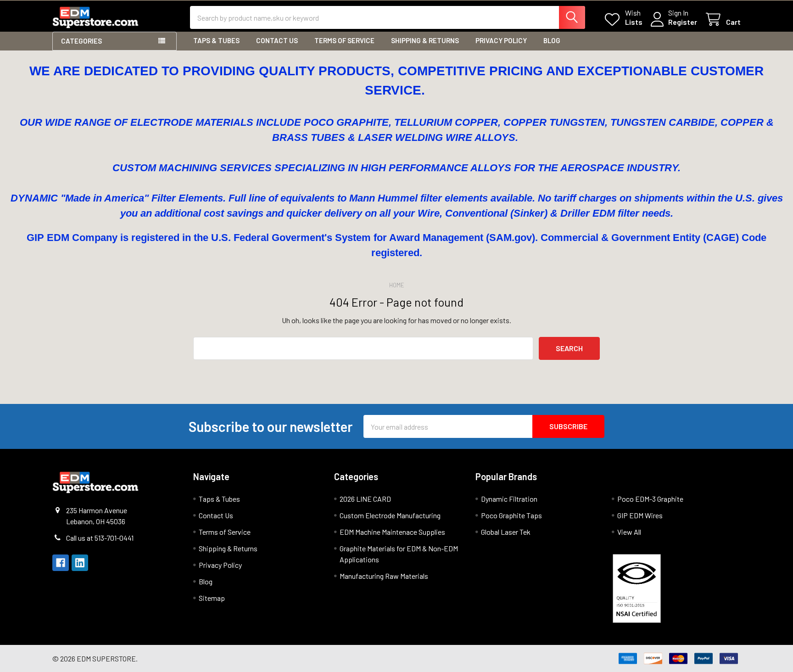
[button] (674, 588)
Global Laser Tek (506, 531)
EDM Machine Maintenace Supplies (392, 531)
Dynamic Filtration (509, 498)
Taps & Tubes (216, 40)
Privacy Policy (501, 40)
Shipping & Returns (425, 40)
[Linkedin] (80, 562)
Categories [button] (81, 41)
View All (629, 531)
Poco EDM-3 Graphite (650, 498)
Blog (551, 40)
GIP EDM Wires (640, 515)
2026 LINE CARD (365, 498)
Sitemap (212, 598)
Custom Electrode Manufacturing (390, 515)
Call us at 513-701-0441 (100, 537)
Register (682, 21)
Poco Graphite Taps (511, 515)
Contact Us (277, 40)
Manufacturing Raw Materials (384, 575)
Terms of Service (344, 40)
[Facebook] (60, 562)
